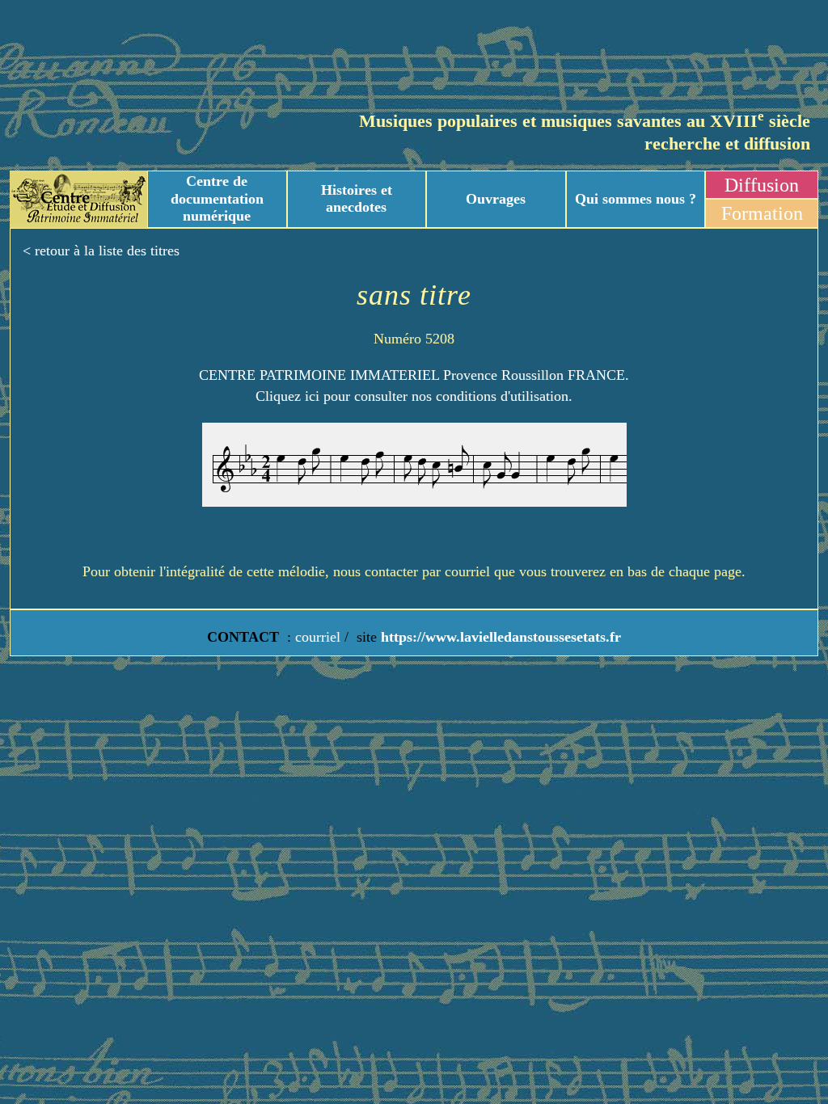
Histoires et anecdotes (356, 199)
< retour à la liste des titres (101, 250)
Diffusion (761, 185)
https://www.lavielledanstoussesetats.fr (499, 637)
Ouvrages (496, 199)
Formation (762, 213)
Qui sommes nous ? (635, 199)
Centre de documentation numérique (217, 198)
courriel (317, 637)
